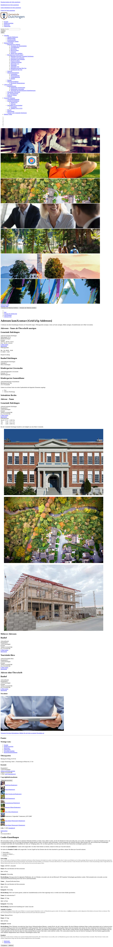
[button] (6, 35)
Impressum (7, 748)
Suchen (3, 29)
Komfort (5, 855)
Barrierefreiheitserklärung (10, 752)
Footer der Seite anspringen (8, 10)
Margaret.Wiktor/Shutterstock (13, 807)
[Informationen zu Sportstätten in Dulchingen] (50, 177)
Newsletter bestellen (9, 751)
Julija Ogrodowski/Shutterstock (13, 794)
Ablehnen (11, 945)
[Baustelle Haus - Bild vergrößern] (53, 630)
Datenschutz (7, 749)
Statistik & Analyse (8, 854)
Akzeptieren (4, 945)
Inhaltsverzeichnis (8, 746)
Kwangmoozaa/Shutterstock (12, 803)
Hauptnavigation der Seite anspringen (10, 2)
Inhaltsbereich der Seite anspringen (10, 5)
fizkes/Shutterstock (10, 789)
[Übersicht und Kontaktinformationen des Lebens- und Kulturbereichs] (50, 152)
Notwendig (6, 852)
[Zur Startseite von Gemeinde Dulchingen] (12, 19)
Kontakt (6, 745)
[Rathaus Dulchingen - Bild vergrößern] (53, 494)
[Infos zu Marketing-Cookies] (13, 854)
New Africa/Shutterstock (11, 812)
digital (11, 828)
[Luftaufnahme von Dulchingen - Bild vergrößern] (53, 562)
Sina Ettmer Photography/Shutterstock (15, 820)
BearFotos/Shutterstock (11, 785)
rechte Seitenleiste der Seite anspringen (11, 7)
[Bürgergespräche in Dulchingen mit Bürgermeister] (50, 228)
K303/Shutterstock (10, 798)
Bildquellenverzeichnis (6, 780)
